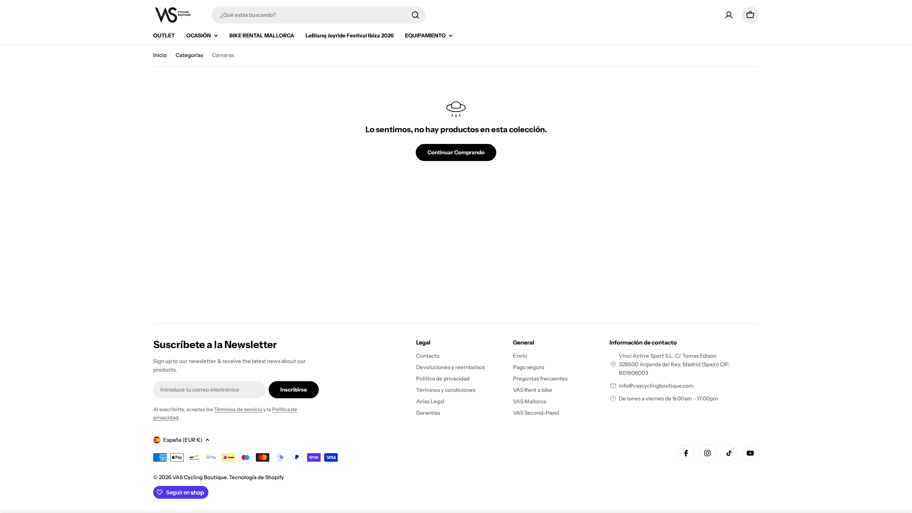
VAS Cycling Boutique (199, 477)
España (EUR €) (182, 439)
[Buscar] (415, 15)
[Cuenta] (729, 15)
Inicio (160, 55)
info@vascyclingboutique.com (656, 385)
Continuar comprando (456, 152)
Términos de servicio (238, 409)
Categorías (189, 55)
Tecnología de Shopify (256, 477)
